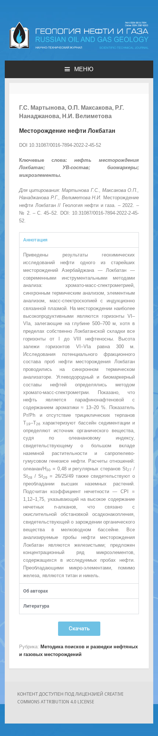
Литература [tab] (36, 606)
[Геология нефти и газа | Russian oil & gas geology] (79, 47)
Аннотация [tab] (35, 240)
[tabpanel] (79, 415)
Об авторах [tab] (35, 591)
